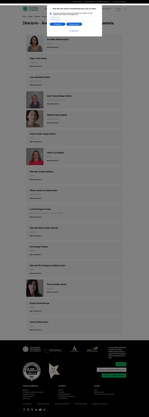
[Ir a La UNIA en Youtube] (40, 409)
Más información (52, 47)
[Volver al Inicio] (31, 8)
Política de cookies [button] (55, 17)
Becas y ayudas (99, 392)
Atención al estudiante (120, 1)
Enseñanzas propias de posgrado (33, 392)
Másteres (26, 390)
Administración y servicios (66, 396)
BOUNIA (61, 390)
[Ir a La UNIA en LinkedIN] (36, 409)
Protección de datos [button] (55, 19)
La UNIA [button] (118, 8)
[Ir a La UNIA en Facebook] (24, 409)
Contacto (120, 364)
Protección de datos (43, 404)
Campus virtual (77, 1)
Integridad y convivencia (100, 404)
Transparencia (62, 398)
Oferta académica (30, 386)
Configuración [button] (74, 31)
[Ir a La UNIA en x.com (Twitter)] (32, 409)
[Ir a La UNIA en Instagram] (28, 409)
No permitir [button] (57, 24)
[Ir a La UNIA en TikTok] (44, 409)
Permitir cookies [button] (74, 24)
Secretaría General (64, 394)
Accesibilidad (27, 404)
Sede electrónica (90, 1)
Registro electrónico (104, 1)
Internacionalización (105, 8)
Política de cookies (81, 404)
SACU (96, 390)
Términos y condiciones (62, 404)
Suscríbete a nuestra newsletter (113, 375)
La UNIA (61, 386)
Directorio (61, 392)
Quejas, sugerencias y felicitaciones (112, 369)
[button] (125, 8)
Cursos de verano (28, 396)
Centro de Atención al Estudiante (104, 394)
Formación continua (29, 394)
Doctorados (26, 398)
